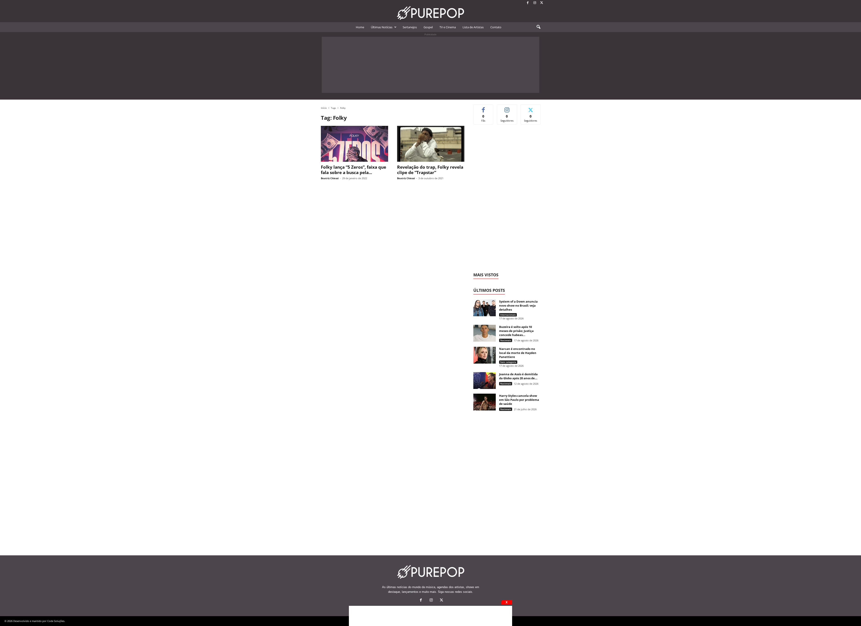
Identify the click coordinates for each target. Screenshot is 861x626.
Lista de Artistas (473, 27)
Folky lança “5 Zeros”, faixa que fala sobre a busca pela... (353, 169)
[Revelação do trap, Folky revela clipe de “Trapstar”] (430, 144)
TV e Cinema (447, 27)
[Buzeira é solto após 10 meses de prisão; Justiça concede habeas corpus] (484, 333)
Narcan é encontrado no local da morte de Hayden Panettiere (517, 353)
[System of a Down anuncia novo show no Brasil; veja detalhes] (484, 307)
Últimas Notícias (381, 27)
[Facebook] (528, 3)
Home (360, 27)
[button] (538, 27)
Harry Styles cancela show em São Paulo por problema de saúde (519, 400)
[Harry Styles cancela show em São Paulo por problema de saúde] (484, 402)
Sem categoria (508, 362)
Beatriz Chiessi (330, 178)
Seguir (507, 107)
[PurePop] (430, 13)
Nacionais (505, 340)
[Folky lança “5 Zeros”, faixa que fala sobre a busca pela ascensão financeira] (354, 144)
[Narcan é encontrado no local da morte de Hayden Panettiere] (484, 355)
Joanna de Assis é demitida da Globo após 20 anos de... (518, 376)
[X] (541, 3)
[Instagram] (534, 3)
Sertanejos (410, 27)
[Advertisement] (430, 65)
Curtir (483, 107)
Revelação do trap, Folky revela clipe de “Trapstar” (430, 169)
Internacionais (508, 314)
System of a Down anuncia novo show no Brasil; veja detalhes (518, 305)
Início (324, 107)
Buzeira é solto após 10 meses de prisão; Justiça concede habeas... (516, 331)
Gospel (428, 27)
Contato (495, 27)
